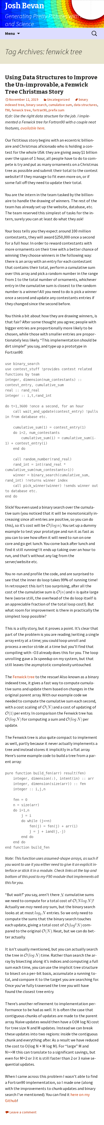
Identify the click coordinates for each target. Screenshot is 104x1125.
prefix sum (56, 110)
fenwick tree (21, 110)
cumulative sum (60, 104)
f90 (7, 110)
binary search (36, 104)
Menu (10, 33)
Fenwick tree (24, 676)
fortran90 (40, 110)
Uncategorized (58, 99)
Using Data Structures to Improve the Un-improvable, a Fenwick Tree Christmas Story (51, 84)
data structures (85, 104)
